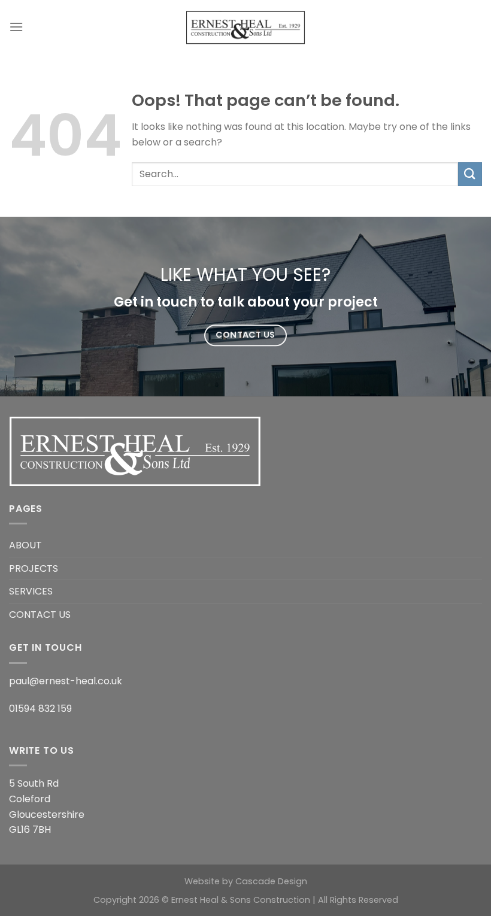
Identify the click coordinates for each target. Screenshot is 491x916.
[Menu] (16, 26)
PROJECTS (33, 568)
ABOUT (25, 545)
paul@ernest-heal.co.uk (65, 681)
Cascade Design (271, 881)
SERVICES (31, 591)
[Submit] (470, 174)
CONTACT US (40, 614)
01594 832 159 (40, 708)
